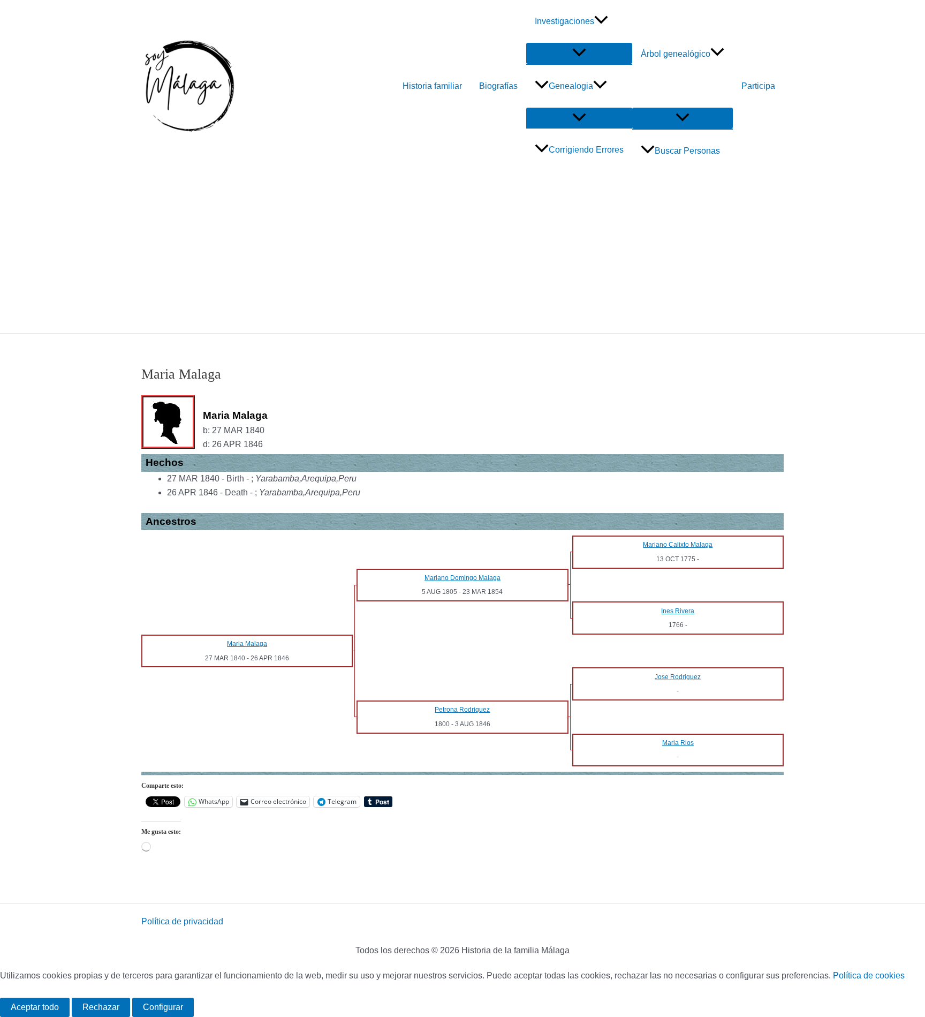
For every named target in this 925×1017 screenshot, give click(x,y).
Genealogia (571, 86)
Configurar (163, 1007)
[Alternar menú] (579, 53)
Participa (758, 86)
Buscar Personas (687, 150)
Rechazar (100, 1007)
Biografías (498, 86)
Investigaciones (564, 21)
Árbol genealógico (675, 53)
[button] (601, 21)
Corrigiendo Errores (586, 149)
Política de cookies (869, 975)
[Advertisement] (462, 253)
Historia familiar (432, 86)
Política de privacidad (182, 921)
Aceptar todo (35, 1007)
